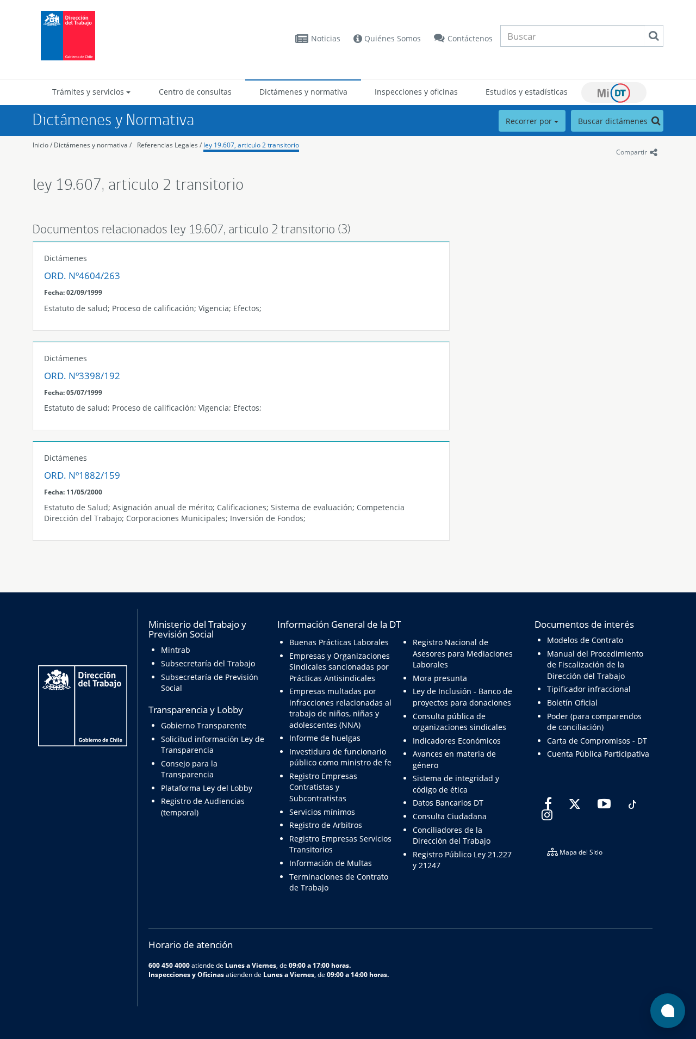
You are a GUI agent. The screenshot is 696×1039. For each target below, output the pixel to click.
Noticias (325, 38)
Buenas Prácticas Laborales (339, 642)
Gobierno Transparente (203, 725)
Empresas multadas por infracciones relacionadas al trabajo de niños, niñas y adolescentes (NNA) (340, 707)
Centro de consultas (195, 91)
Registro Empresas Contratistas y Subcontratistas (323, 787)
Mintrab (175, 650)
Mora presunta (440, 678)
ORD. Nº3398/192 (82, 375)
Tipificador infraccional (589, 689)
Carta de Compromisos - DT (597, 740)
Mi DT (614, 92)
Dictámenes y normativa (303, 91)
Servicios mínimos (322, 812)
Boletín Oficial (572, 702)
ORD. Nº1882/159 (82, 475)
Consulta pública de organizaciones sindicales (459, 721)
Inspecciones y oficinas (416, 91)
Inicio (40, 145)
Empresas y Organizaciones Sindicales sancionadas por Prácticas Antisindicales (339, 667)
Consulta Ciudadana (450, 816)
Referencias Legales (167, 145)
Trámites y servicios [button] (89, 91)
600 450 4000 (169, 965)
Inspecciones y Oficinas (186, 974)
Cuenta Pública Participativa (598, 754)
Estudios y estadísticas (527, 91)
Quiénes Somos (391, 38)
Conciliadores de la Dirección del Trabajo (451, 835)
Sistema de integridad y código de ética (456, 783)
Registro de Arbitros (325, 825)
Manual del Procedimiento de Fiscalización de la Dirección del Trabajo (595, 664)
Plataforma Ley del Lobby (206, 788)
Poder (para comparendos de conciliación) (594, 721)
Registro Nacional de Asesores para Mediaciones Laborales (463, 653)
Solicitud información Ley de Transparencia (212, 744)
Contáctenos (470, 38)
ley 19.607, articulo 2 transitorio (251, 145)
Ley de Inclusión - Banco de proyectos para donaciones (462, 696)
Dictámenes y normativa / (93, 145)
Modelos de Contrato (585, 640)
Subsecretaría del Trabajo (208, 663)
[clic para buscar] (653, 36)
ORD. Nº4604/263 (82, 275)
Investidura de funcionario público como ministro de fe (340, 757)
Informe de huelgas (325, 738)
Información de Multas (330, 863)
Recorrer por (530, 121)
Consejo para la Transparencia (189, 769)
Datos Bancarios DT (448, 802)
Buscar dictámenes (614, 121)
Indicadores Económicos (457, 740)
